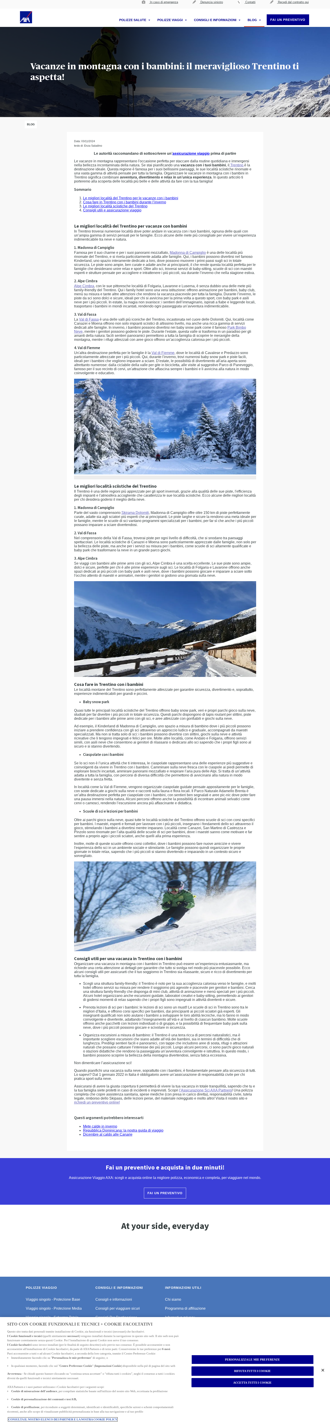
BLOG (253, 20)
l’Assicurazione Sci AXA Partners (205, 1090)
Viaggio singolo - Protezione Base (53, 1299)
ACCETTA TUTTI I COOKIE (252, 1382)
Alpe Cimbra (84, 286)
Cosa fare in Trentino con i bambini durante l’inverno (124, 202)
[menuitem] (160, 4)
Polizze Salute (133, 20)
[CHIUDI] (323, 1370)
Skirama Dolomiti (135, 513)
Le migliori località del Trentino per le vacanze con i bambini (130, 198)
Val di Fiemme (163, 353)
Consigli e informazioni (215, 20)
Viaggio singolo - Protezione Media (54, 1308)
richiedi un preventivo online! (97, 1102)
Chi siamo (173, 1299)
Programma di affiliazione (185, 1308)
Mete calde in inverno (100, 1126)
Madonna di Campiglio (188, 252)
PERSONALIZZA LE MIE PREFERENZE (252, 1359)
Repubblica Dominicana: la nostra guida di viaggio (123, 1130)
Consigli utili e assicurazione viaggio (112, 210)
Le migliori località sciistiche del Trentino (115, 206)
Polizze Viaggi (170, 20)
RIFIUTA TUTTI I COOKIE (252, 1371)
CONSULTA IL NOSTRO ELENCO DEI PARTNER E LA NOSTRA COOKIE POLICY (62, 1419)
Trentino (236, 165)
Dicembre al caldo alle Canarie (107, 1134)
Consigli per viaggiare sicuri (117, 1308)
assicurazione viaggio (191, 153)
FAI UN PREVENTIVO (287, 20)
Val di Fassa (89, 319)
